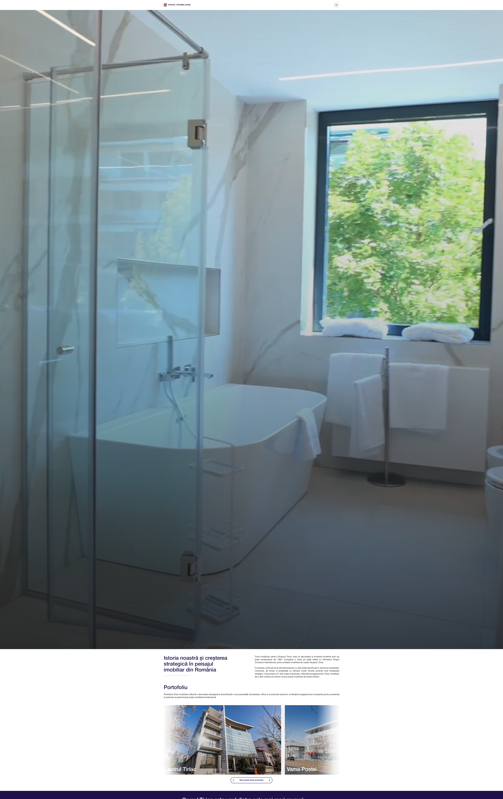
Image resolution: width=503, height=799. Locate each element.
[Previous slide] (233, 780)
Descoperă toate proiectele (251, 780)
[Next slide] (269, 780)
